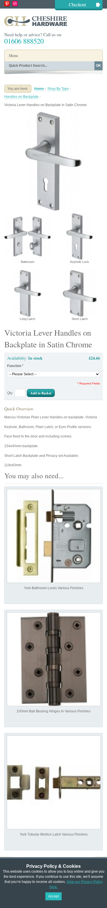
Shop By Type (58, 89)
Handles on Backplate (21, 97)
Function (15, 366)
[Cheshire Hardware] (53, 21)
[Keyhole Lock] (53, 114)
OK (98, 66)
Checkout (77, 4)
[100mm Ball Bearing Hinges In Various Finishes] (54, 659)
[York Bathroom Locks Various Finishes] (54, 536)
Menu (13, 55)
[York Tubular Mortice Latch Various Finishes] (54, 782)
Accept (53, 896)
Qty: (10, 393)
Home (39, 89)
